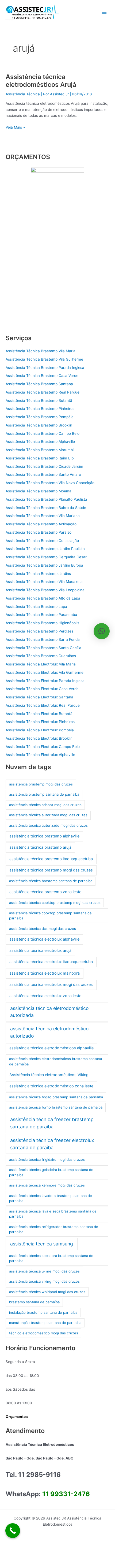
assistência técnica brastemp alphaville (44, 836)
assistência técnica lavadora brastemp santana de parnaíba (50, 1198)
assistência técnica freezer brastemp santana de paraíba (52, 1123)
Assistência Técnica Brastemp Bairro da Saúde (46, 508)
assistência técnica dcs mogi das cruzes (42, 928)
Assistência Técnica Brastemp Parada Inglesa (45, 367)
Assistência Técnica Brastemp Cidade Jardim (44, 466)
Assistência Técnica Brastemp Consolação (42, 540)
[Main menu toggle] (104, 12)
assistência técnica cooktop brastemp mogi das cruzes (55, 902)
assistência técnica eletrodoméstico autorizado (49, 1032)
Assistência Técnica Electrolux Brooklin (39, 738)
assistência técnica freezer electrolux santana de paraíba (52, 1143)
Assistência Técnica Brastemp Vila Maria (40, 351)
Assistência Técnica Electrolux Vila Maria (41, 664)
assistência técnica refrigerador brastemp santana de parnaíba (53, 1229)
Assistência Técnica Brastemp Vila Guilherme (44, 359)
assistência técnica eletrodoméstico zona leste (51, 1086)
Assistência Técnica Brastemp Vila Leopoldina (45, 590)
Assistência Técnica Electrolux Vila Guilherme (44, 672)
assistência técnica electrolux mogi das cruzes (51, 984)
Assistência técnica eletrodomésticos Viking (49, 1074)
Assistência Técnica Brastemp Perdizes (39, 631)
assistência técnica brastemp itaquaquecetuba (51, 858)
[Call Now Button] (12, 1530)
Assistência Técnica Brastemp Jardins (38, 573)
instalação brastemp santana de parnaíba (43, 1312)
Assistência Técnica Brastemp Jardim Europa (44, 565)
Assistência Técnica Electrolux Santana (39, 697)
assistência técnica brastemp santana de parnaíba (50, 881)
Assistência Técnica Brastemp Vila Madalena (44, 581)
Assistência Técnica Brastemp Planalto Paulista (46, 499)
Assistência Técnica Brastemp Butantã (39, 400)
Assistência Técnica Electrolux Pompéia (40, 730)
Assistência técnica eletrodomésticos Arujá (41, 80)
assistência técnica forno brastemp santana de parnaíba (55, 1107)
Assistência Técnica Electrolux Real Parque (43, 705)
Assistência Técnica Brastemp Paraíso (38, 532)
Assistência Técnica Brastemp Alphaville (40, 441)
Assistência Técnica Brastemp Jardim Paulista (45, 549)
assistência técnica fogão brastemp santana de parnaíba (56, 1097)
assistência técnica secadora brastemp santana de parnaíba (51, 1258)
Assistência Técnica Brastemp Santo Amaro (43, 474)
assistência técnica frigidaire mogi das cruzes (47, 1159)
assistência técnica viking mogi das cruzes (44, 1281)
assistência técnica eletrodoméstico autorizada (49, 1011)
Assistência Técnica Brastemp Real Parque (42, 392)
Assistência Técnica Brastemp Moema (38, 491)
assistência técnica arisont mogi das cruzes (45, 805)
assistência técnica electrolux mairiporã (44, 973)
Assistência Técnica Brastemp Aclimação (41, 524)
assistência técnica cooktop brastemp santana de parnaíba (50, 915)
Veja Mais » (15, 126)
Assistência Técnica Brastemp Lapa (36, 606)
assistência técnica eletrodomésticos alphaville (51, 1048)
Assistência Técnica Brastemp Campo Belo (42, 433)
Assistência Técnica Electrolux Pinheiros (40, 722)
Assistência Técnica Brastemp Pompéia (40, 417)
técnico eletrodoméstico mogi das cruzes (43, 1333)
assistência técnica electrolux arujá (40, 950)
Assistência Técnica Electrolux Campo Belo (43, 746)
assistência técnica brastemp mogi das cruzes (51, 870)
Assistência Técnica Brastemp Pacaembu (41, 614)
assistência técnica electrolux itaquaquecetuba (51, 961)
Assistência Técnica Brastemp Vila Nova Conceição (50, 483)
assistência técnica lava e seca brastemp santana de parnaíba (53, 1214)
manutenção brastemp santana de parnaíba (45, 1322)
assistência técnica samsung (41, 1244)
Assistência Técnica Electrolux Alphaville (40, 755)
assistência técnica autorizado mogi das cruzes (48, 825)
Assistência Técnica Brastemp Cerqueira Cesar (46, 557)
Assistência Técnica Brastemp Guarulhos (41, 656)
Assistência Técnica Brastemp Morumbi (40, 450)
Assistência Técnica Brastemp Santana (39, 384)
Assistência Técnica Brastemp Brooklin (39, 425)
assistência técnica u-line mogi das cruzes (44, 1271)
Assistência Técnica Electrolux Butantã (39, 714)
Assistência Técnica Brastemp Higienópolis (42, 623)
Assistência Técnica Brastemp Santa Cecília (43, 648)
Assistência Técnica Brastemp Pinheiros (40, 408)
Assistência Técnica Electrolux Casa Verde (42, 689)
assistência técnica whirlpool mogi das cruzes (47, 1292)
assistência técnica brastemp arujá (40, 847)
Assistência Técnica (23, 94)
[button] (102, 631)
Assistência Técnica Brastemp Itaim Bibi (40, 458)
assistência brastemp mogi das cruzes (41, 784)
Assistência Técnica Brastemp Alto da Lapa (43, 598)
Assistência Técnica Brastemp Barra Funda (43, 639)
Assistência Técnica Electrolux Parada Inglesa (45, 681)
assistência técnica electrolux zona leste (45, 995)
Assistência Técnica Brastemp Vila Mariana (43, 516)
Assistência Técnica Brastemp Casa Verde (42, 375)
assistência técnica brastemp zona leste (45, 891)
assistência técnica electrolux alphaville (44, 939)
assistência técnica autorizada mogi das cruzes (48, 815)
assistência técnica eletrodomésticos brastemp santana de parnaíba (55, 1061)
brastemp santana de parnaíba (34, 1302)
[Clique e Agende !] (57, 247)
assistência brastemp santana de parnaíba (44, 794)
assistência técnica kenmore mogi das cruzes (47, 1185)
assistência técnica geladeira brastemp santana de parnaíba (51, 1172)
